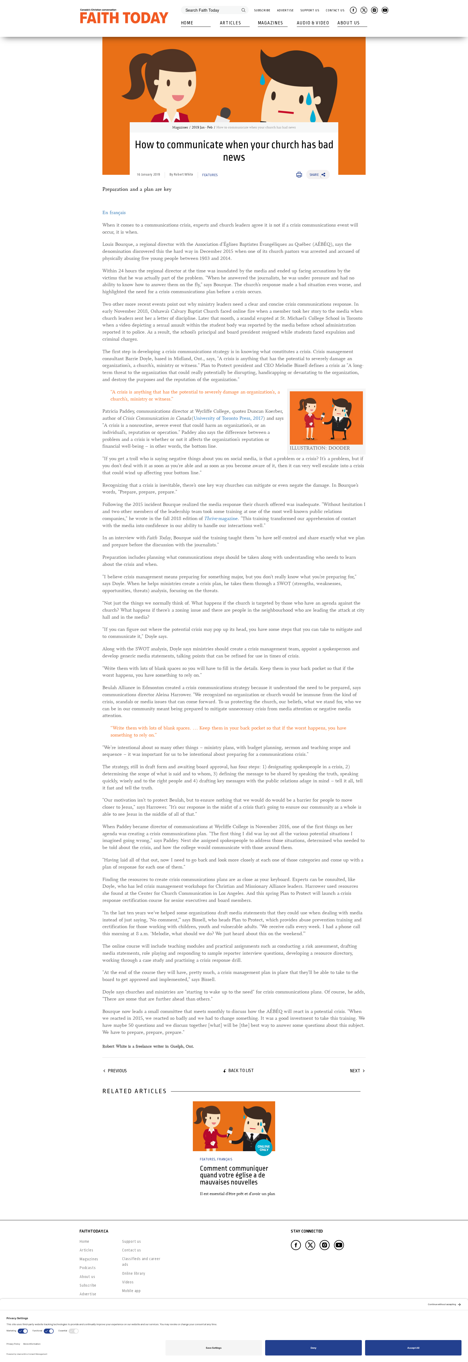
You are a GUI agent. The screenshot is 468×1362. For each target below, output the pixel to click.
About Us (348, 23)
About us (87, 1276)
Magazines (270, 23)
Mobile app (131, 1291)
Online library (133, 1273)
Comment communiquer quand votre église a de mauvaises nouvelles (234, 1175)
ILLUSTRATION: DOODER (320, 448)
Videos (128, 1282)
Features (210, 175)
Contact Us (335, 10)
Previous (117, 1070)
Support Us (309, 10)
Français (224, 1159)
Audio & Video (313, 23)
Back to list (241, 1070)
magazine (221, 518)
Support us (131, 1241)
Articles (230, 23)
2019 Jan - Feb (202, 127)
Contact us (131, 1250)
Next (355, 1070)
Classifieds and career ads (141, 1262)
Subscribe (262, 10)
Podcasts (88, 1268)
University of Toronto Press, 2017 (228, 418)
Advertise (285, 10)
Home (187, 23)
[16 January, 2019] (234, 1126)
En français (114, 212)
